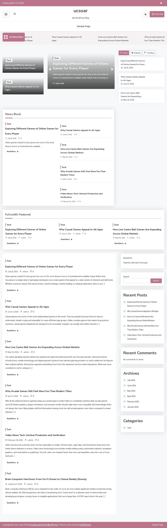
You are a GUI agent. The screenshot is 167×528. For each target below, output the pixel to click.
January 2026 (133, 407)
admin (23, 238)
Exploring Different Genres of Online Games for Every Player (133, 63)
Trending (150, 53)
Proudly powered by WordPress (43, 525)
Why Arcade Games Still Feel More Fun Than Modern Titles (83, 173)
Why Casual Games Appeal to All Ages (133, 79)
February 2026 (133, 402)
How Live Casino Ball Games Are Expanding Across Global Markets (131, 95)
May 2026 (131, 391)
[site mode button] (145, 14)
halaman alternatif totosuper (135, 263)
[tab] (124, 53)
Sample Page (83, 26)
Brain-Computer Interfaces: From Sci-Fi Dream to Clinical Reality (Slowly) (46, 479)
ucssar (81, 11)
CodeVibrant (85, 525)
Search (126, 276)
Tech (8, 60)
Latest (125, 53)
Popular (137, 53)
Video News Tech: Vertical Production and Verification (81, 195)
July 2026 (131, 380)
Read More (11, 151)
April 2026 (131, 396)
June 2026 (131, 386)
